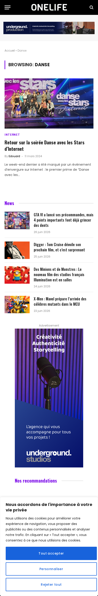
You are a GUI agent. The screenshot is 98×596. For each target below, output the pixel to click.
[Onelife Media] (49, 7)
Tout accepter (51, 553)
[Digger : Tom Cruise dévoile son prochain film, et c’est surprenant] (17, 250)
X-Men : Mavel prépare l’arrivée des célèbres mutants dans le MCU (60, 301)
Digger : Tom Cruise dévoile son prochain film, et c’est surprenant (59, 247)
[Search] (91, 7)
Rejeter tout (51, 584)
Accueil (10, 50)
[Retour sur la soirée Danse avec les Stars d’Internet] (49, 103)
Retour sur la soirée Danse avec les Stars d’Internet (45, 145)
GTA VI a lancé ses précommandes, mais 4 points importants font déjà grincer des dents (63, 220)
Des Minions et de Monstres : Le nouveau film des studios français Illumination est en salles (59, 274)
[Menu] (7, 7)
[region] (49, 546)
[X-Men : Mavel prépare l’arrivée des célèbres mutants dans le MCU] (17, 304)
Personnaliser (51, 569)
